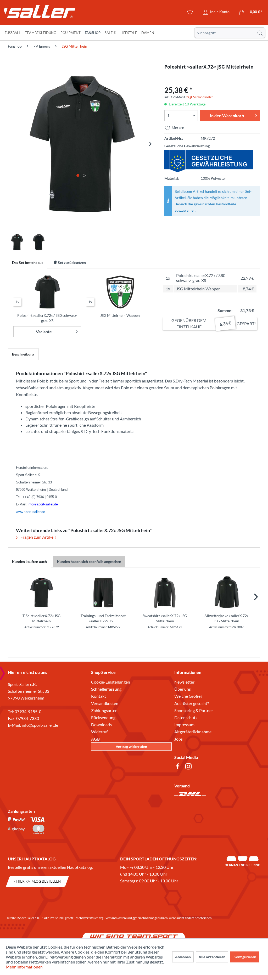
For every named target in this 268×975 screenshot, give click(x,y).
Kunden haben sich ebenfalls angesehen (89, 561)
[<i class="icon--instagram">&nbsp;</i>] (189, 767)
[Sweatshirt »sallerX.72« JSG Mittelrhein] (165, 592)
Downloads (101, 724)
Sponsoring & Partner (193, 710)
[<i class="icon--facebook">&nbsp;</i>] (178, 767)
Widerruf (99, 731)
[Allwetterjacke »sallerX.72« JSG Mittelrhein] (227, 592)
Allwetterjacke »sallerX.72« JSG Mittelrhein (226, 618)
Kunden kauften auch (29, 561)
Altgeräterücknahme (192, 731)
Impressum (184, 724)
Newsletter (184, 681)
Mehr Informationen (24, 966)
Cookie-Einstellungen (110, 681)
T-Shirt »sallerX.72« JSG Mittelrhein (41, 618)
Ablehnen (183, 957)
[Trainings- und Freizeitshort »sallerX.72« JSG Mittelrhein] (103, 592)
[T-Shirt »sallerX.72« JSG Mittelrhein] (42, 592)
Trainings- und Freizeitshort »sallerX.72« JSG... (103, 618)
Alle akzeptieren (212, 957)
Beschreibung (23, 354)
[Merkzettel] (190, 12)
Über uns (182, 688)
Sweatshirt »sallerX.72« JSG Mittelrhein (165, 618)
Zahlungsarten (104, 710)
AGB (95, 738)
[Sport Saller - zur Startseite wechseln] (35, 13)
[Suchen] (259, 32)
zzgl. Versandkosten (200, 97)
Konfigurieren (244, 957)
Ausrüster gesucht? (191, 703)
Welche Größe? (188, 696)
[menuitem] (229, 32)
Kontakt (98, 696)
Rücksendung (103, 717)
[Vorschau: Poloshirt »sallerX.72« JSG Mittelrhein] (17, 242)
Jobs (178, 738)
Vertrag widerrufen (131, 746)
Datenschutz (185, 717)
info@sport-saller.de (40, 725)
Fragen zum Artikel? (38, 536)
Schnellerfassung (106, 688)
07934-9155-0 (28, 711)
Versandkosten (104, 703)
